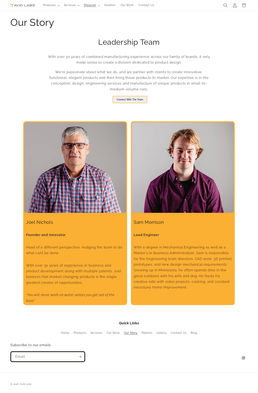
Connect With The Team (130, 99)
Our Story (130, 333)
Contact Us (178, 333)
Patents (147, 333)
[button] (51, 5)
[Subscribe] (79, 356)
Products (80, 333)
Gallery (161, 333)
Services (96, 333)
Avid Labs (26, 384)
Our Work (113, 333)
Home (65, 333)
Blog (194, 333)
